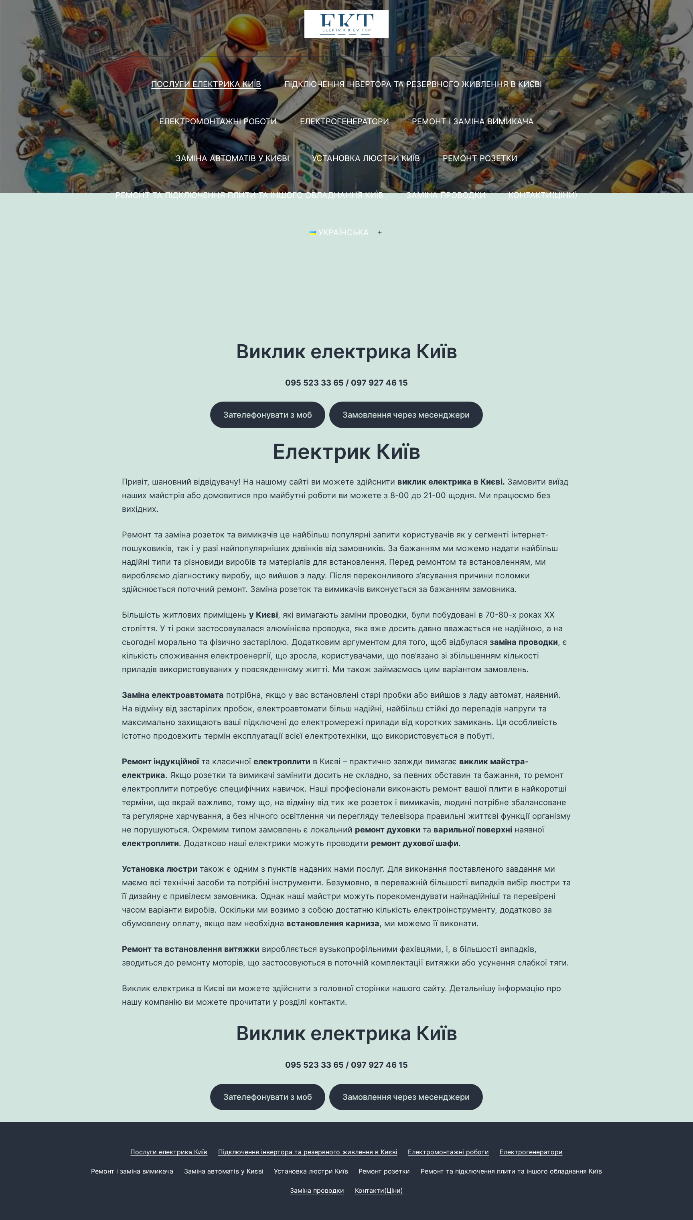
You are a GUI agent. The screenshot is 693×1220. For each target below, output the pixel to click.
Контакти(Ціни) (543, 195)
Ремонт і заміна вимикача (473, 121)
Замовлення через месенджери (406, 415)
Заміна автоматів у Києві (232, 158)
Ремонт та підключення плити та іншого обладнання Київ (249, 195)
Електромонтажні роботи (218, 121)
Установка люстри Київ (366, 158)
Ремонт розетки (480, 158)
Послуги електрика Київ (206, 84)
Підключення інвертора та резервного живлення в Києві (413, 84)
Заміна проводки (446, 195)
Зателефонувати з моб (267, 415)
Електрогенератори (344, 121)
